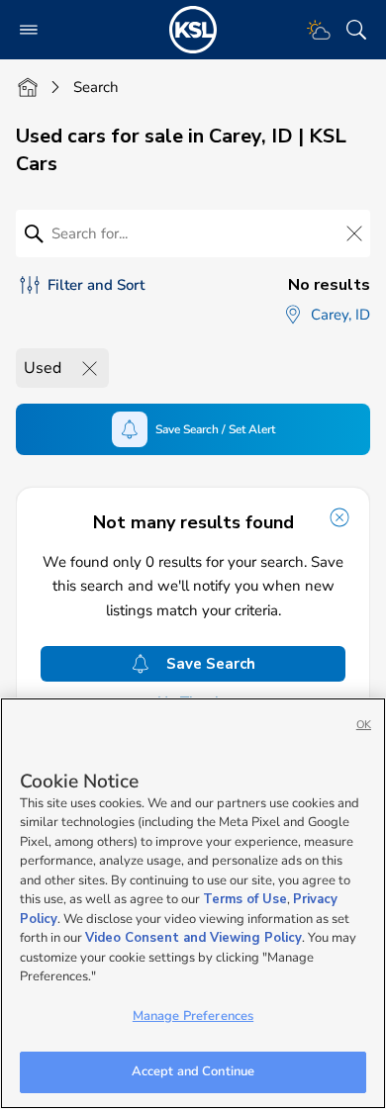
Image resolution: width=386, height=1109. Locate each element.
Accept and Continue (193, 1071)
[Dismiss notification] (339, 517)
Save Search (210, 664)
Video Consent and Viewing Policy (193, 938)
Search (96, 87)
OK (363, 724)
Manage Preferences (193, 1016)
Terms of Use (245, 899)
